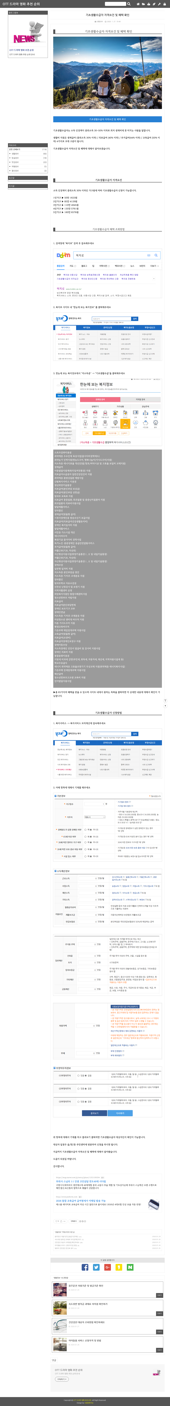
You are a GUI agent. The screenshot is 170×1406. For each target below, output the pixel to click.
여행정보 (29, 166)
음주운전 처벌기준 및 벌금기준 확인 (66, 1236)
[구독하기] (165, 706)
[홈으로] (138, 4)
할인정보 (29, 171)
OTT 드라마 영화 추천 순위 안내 (67, 1374)
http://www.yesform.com (66, 1197)
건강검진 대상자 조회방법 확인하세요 (67, 1242)
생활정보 (100, 21)
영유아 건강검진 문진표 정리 (64, 1248)
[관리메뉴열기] (165, 700)
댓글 (54, 1360)
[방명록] (148, 4)
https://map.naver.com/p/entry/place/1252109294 (78, 1177)
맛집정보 (29, 162)
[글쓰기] (154, 4)
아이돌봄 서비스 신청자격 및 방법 (66, 1245)
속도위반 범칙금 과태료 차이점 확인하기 (68, 1239)
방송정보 (29, 158)
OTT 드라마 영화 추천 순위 (21, 4)
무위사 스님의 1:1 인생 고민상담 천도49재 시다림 (81, 1181)
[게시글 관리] (64, 1221)
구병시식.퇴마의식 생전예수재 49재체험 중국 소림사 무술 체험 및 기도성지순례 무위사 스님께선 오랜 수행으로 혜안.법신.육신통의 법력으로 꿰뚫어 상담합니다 (106, 1186)
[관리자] (159, 4)
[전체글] (143, 4)
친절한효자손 (89, 1403)
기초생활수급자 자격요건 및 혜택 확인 (107, 15)
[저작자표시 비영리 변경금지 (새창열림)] (82, 1221)
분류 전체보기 (28, 149)
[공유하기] (61, 1221)
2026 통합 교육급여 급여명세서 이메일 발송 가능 (81, 1201)
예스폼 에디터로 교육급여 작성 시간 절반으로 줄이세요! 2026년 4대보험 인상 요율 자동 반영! (98, 1204)
